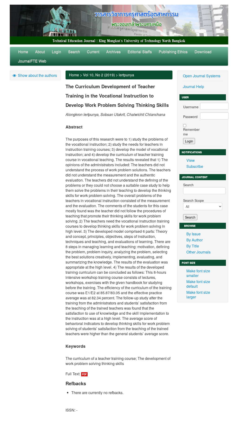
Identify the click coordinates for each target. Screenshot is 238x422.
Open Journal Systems (201, 75)
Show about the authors (37, 75)
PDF (84, 374)
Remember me (191, 131)
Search (74, 51)
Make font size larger (198, 295)
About (40, 51)
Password (190, 116)
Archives (113, 51)
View (190, 160)
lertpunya (126, 75)
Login (56, 51)
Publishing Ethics (173, 51)
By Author (194, 240)
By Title (192, 246)
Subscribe (194, 166)
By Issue (193, 233)
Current (93, 51)
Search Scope (193, 200)
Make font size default (198, 284)
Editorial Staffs (140, 51)
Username (190, 107)
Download (203, 51)
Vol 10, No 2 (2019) (99, 75)
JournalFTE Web (32, 61)
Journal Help (193, 86)
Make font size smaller (198, 273)
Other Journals (198, 252)
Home (23, 51)
